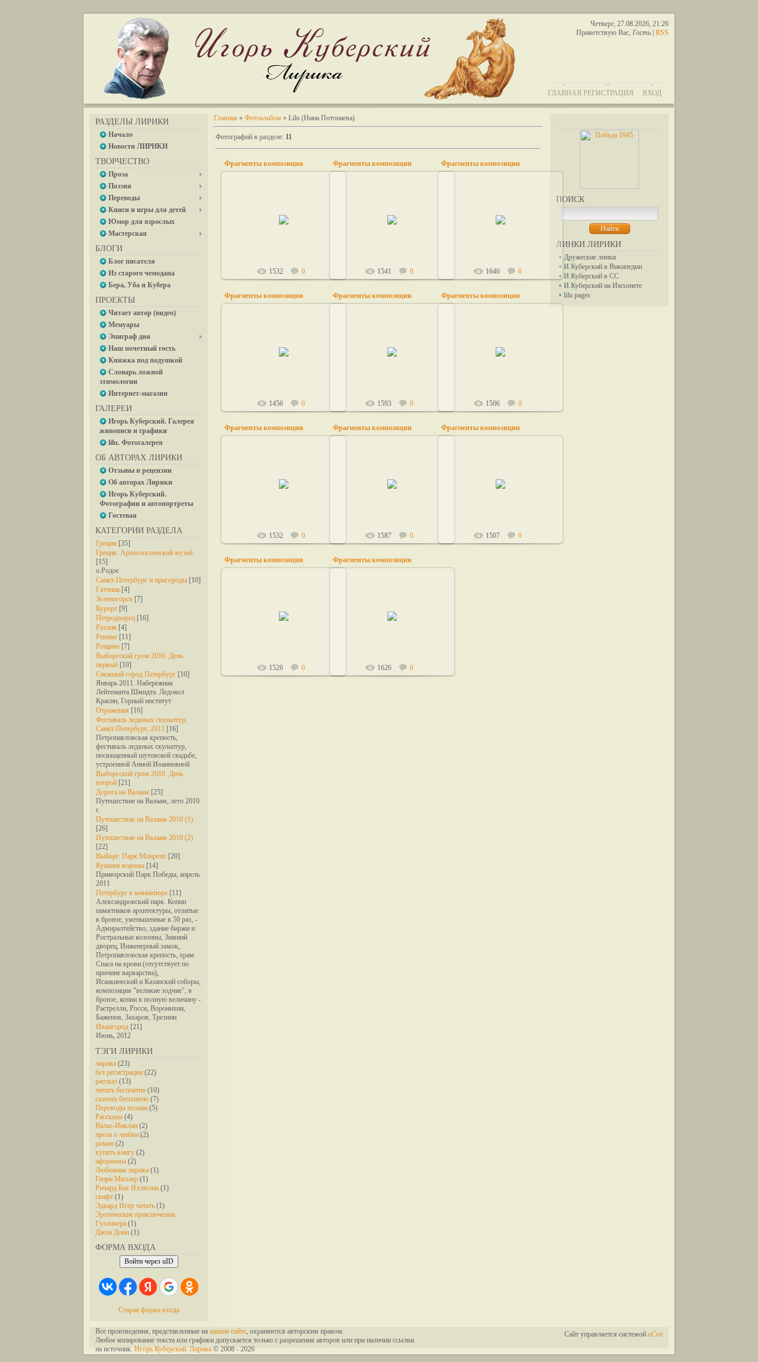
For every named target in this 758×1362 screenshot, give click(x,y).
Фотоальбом (263, 118)
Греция (106, 543)
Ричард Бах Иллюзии (127, 1188)
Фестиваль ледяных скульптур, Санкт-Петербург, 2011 (141, 724)
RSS (662, 32)
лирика (105, 1063)
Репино (106, 637)
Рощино (108, 646)
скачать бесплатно (122, 1099)
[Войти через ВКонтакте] (108, 1287)
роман (104, 1143)
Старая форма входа (148, 1310)
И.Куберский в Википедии (603, 266)
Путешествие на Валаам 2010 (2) (144, 838)
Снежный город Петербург (136, 674)
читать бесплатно (120, 1090)
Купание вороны (120, 865)
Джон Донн (112, 1232)
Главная (565, 93)
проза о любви (117, 1134)
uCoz (655, 1334)
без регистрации (119, 1072)
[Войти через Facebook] (128, 1287)
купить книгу (114, 1152)
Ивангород (112, 1027)
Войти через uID (149, 1261)
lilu (289, 229)
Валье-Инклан (116, 1125)
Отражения (112, 710)
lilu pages (577, 295)
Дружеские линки (590, 257)
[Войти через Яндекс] (148, 1287)
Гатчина (108, 589)
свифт (104, 1197)
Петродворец (115, 618)
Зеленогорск (114, 599)
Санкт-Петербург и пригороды (141, 580)
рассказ (106, 1081)
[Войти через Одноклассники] (189, 1287)
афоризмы (110, 1161)
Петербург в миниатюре (132, 893)
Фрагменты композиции (263, 163)
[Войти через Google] (168, 1286)
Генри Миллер (116, 1179)
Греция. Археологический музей (144, 553)
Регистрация (608, 93)
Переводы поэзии (121, 1108)
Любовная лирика (122, 1170)
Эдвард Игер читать (125, 1205)
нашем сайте (228, 1331)
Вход (652, 93)
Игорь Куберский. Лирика (172, 1349)
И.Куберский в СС (591, 276)
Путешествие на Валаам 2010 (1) (144, 819)
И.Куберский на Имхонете (603, 285)
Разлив (106, 627)
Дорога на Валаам (122, 792)
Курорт (106, 608)
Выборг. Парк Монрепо (131, 856)
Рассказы (109, 1117)
